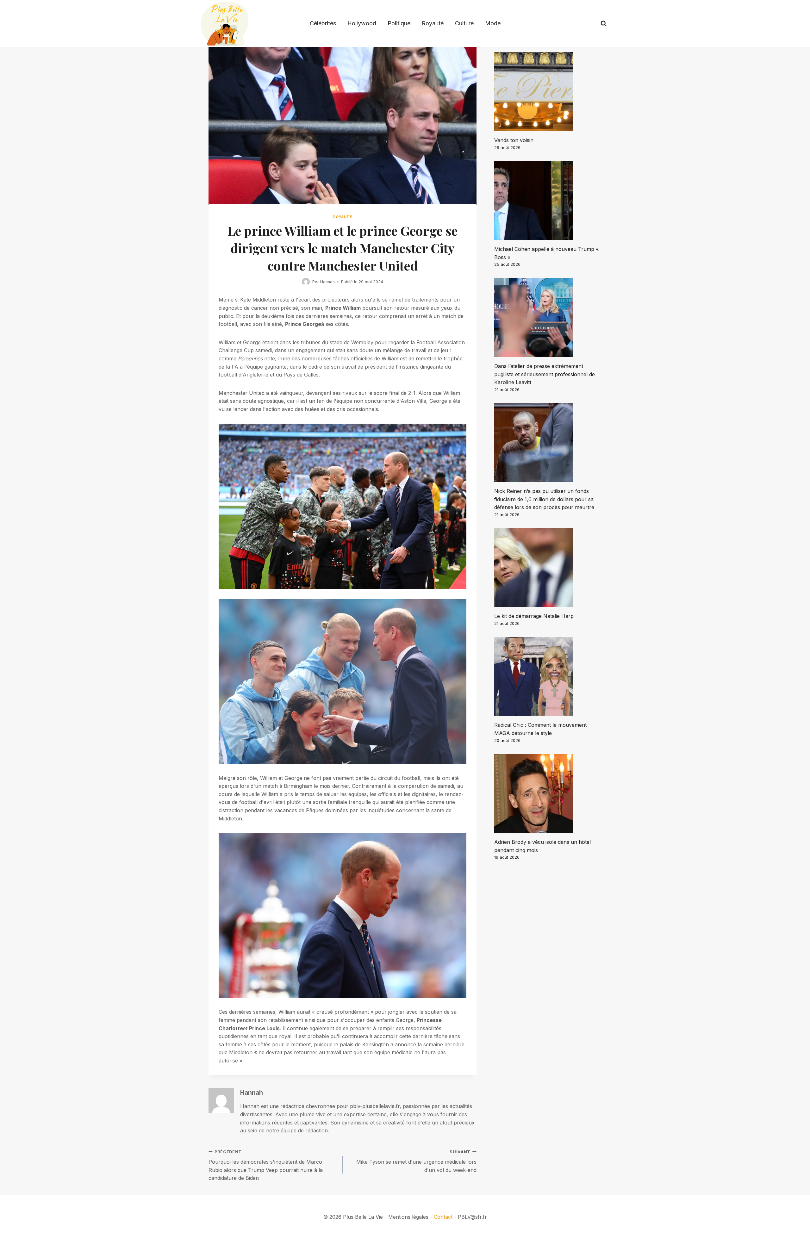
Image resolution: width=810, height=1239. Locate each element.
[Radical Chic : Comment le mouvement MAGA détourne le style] (547, 676)
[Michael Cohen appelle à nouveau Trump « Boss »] (547, 200)
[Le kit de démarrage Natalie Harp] (547, 567)
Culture (464, 23)
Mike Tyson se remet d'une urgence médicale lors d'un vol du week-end (416, 1161)
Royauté (433, 23)
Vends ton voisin (513, 140)
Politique (399, 23)
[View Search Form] (603, 23)
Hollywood (361, 23)
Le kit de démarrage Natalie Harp (534, 616)
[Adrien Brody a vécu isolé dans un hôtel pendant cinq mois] (547, 793)
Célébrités (323, 23)
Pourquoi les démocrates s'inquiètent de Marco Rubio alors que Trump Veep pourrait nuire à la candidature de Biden (266, 1165)
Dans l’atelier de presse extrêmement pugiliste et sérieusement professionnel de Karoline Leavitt (544, 374)
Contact (443, 1217)
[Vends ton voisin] (547, 91)
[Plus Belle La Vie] (224, 24)
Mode (493, 23)
